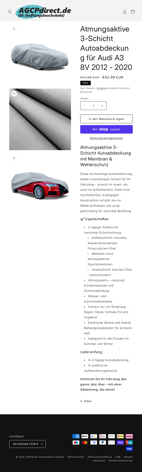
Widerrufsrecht (76, 457)
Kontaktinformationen (121, 460)
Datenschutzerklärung (100, 457)
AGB (118, 457)
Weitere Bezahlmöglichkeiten (106, 138)
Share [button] (88, 401)
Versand (101, 88)
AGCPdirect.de (33, 457)
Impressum (99, 460)
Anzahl (84, 98)
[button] (10, 12)
